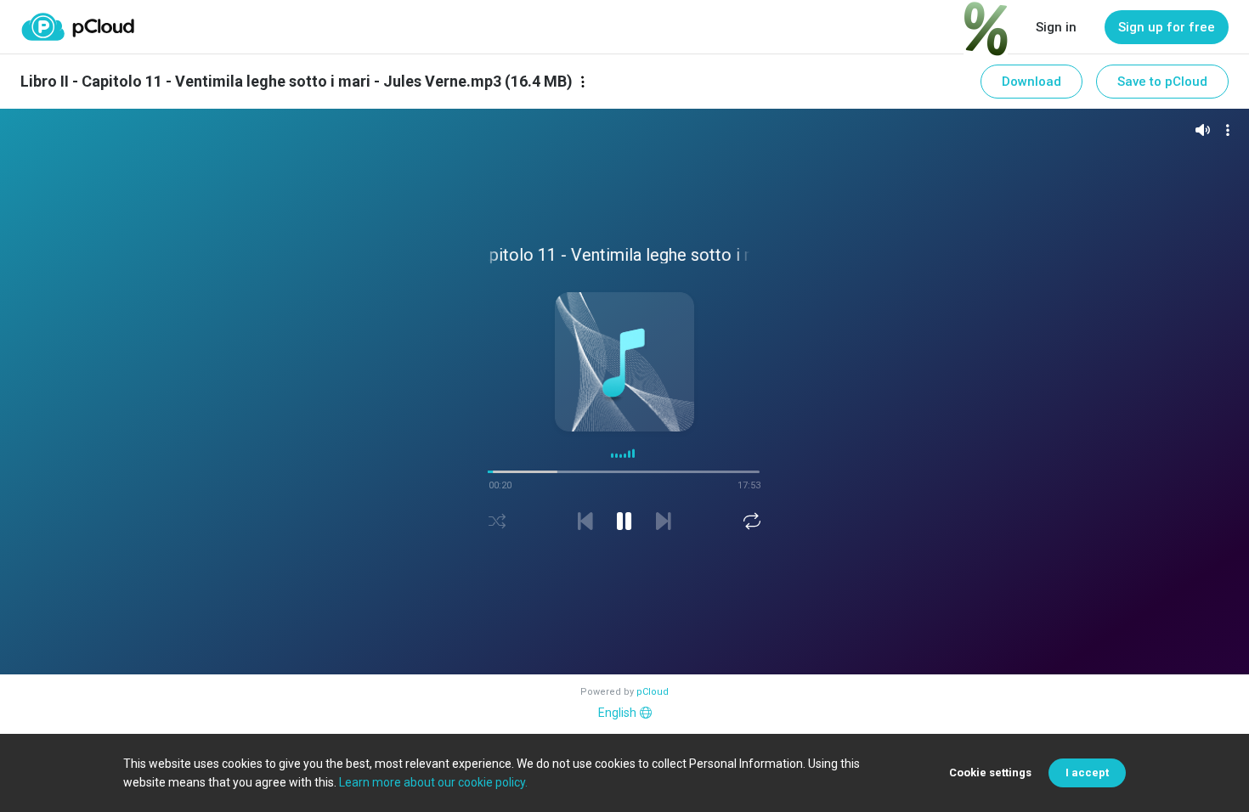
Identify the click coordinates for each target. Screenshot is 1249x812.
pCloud (652, 691)
